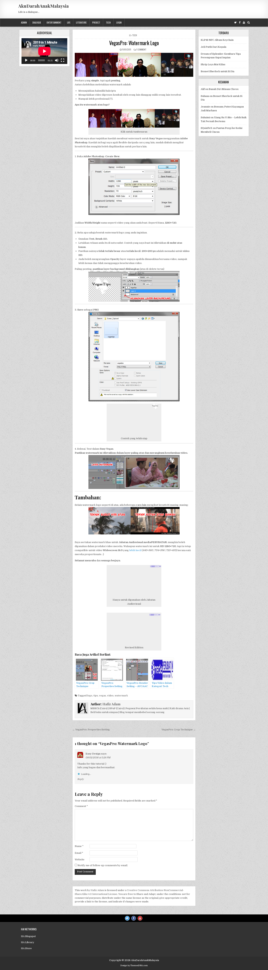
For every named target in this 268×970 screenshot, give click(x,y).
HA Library (27, 942)
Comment (81, 806)
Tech (108, 22)
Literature (81, 22)
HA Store (26, 948)
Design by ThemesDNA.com (134, 965)
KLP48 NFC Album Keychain (217, 40)
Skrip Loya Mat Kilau (213, 64)
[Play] (26, 60)
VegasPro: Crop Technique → (179, 729)
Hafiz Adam (111, 704)
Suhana (205, 96)
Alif (203, 89)
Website (79, 859)
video (110, 695)
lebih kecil (135, 550)
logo (89, 695)
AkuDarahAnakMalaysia (43, 6)
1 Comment (141, 49)
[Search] (248, 23)
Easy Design (93, 753)
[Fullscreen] (62, 60)
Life (68, 22)
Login (119, 22)
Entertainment (54, 22)
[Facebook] (239, 23)
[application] (44, 51)
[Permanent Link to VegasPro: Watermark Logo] (134, 65)
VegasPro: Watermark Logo (134, 43)
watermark (121, 695)
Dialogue (36, 22)
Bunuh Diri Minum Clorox (223, 89)
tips (95, 695)
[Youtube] (244, 23)
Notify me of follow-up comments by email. (103, 865)
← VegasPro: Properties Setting (91, 729)
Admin (24, 22)
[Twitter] (235, 23)
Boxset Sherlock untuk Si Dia (217, 71)
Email (79, 853)
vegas (102, 695)
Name (79, 846)
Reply (80, 779)
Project (96, 22)
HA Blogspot (28, 936)
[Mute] (57, 60)
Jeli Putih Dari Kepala (213, 47)
